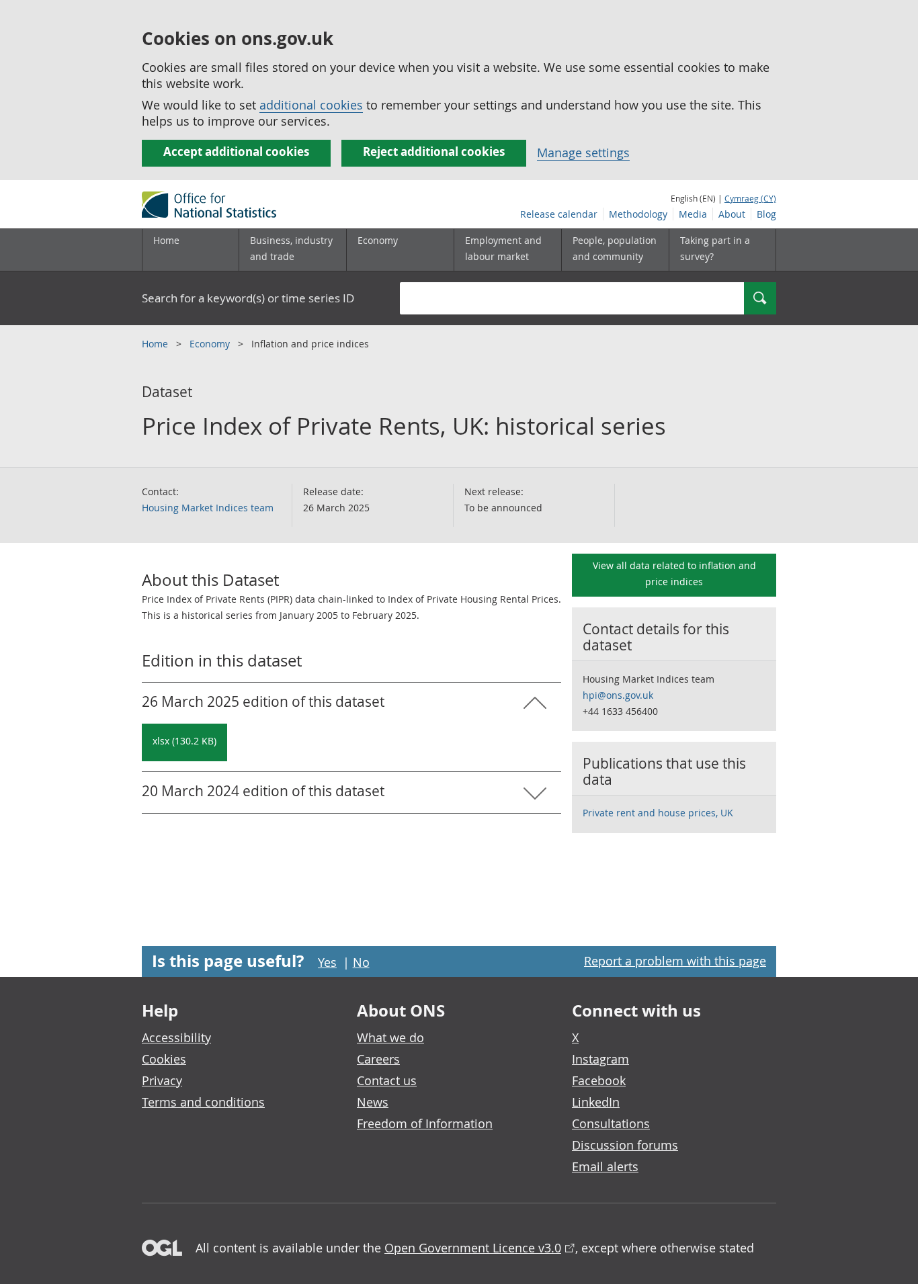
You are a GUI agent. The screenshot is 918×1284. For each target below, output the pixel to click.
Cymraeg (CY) (750, 198)
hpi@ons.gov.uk (618, 695)
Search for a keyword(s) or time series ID (248, 298)
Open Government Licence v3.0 (472, 1248)
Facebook (599, 1080)
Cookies (164, 1059)
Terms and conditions (203, 1102)
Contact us (387, 1080)
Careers (378, 1059)
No (361, 962)
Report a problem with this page (675, 961)
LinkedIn (596, 1102)
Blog (766, 214)
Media (693, 214)
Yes (327, 962)
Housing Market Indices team (208, 507)
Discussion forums (625, 1145)
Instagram (600, 1059)
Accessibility (176, 1037)
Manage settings (583, 152)
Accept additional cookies (236, 151)
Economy (211, 343)
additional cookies (311, 105)
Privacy (162, 1080)
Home (166, 240)
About (731, 214)
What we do (390, 1037)
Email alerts (605, 1166)
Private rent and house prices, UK (658, 812)
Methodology (638, 214)
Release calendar (558, 214)
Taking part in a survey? (715, 248)
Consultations (611, 1123)
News (372, 1102)
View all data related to (674, 573)
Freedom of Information (425, 1123)
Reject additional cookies (434, 151)
